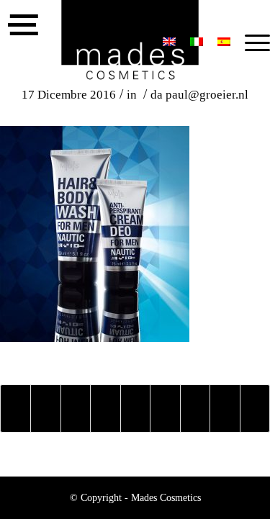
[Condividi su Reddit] (224, 408)
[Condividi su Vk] (195, 408)
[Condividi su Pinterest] (105, 408)
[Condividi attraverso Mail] (255, 408)
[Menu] (250, 43)
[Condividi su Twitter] (45, 408)
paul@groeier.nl (207, 94)
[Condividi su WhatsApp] (75, 408)
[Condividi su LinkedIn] (135, 408)
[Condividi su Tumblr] (164, 408)
